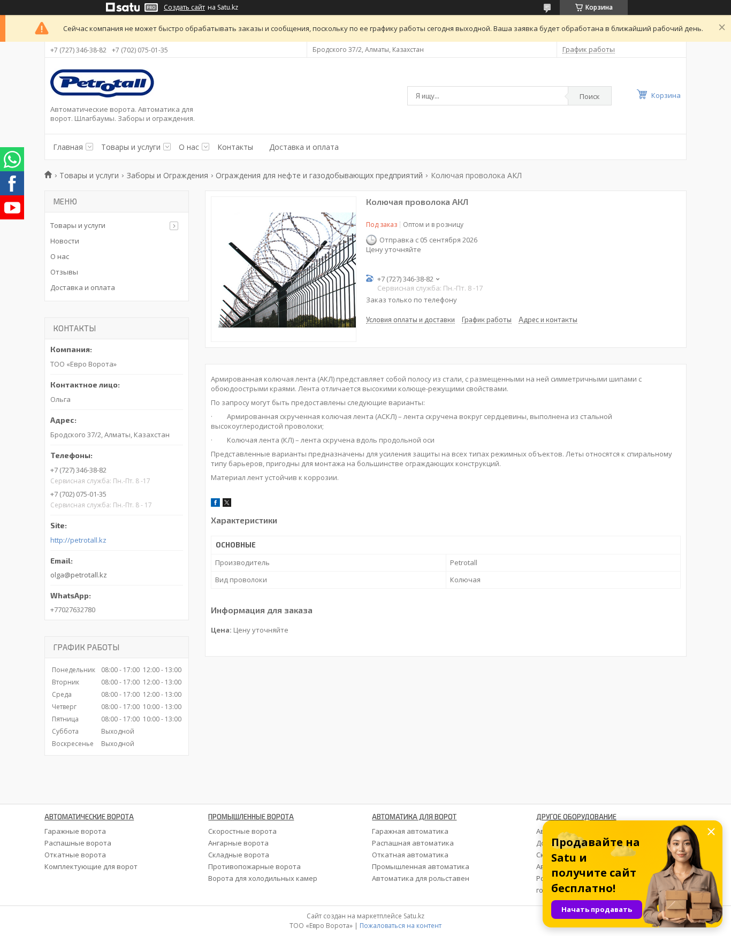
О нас (189, 147)
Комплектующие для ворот (91, 866)
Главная (68, 147)
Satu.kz (413, 915)
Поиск (590, 96)
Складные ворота (238, 854)
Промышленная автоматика (420, 866)
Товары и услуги (131, 147)
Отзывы (64, 272)
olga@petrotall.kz (78, 575)
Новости (64, 241)
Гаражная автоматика (410, 831)
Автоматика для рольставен (420, 878)
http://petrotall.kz (78, 540)
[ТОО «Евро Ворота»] (103, 84)
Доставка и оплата (304, 147)
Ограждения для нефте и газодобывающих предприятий (319, 175)
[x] (227, 504)
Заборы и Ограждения (167, 175)
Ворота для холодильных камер (262, 878)
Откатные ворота (75, 854)
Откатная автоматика (410, 854)
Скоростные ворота (242, 831)
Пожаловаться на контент (400, 925)
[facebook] (215, 504)
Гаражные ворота (75, 831)
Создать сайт (184, 7)
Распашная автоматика (413, 843)
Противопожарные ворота (254, 866)
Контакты (235, 147)
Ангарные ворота (238, 843)
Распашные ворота (77, 843)
